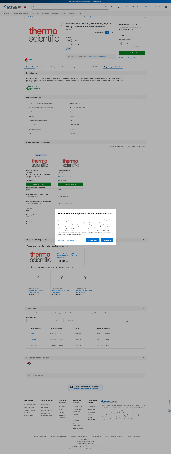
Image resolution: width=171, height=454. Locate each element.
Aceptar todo (107, 240)
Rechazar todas (92, 240)
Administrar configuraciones (66, 240)
